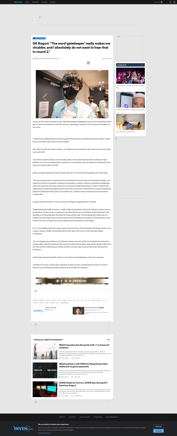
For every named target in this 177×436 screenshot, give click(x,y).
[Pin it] (80, 63)
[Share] (64, 63)
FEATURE (52, 2)
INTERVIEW (35, 2)
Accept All (158, 431)
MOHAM (41, 302)
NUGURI (46, 302)
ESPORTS (48, 300)
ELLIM (74, 300)
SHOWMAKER (52, 302)
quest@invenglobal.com (93, 310)
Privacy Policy (98, 417)
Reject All (158, 426)
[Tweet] (55, 63)
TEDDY (57, 302)
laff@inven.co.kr (51, 310)
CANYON (59, 300)
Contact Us (72, 417)
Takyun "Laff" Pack (50, 307)
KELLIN (85, 300)
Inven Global (7, 2)
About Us (62, 417)
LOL (105, 300)
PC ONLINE (53, 300)
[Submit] (72, 63)
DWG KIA (70, 300)
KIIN (89, 300)
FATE (78, 300)
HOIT (82, 300)
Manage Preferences (44, 433)
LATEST (27, 2)
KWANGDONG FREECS (95, 300)
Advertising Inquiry (112, 417)
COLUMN (44, 2)
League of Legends (64, 302)
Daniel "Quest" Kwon (91, 307)
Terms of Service (85, 417)
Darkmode (157, 2)
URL (88, 63)
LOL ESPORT (35, 302)
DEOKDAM (64, 300)
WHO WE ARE (18, 2)
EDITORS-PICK (41, 300)
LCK (102, 300)
